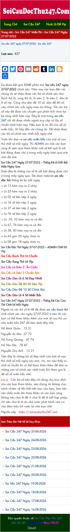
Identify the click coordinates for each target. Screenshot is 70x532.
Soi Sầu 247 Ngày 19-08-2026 (25, 483)
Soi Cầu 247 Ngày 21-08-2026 (25, 466)
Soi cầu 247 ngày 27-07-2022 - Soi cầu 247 (26, 43)
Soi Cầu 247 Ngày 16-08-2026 (25, 509)
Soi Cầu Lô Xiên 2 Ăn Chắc (19, 267)
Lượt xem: (7, 53)
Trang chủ (7, 32)
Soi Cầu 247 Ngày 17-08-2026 (25, 500)
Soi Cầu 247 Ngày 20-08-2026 (25, 474)
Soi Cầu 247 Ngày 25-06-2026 (25, 431)
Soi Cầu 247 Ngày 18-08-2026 (25, 492)
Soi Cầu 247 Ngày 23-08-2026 (25, 448)
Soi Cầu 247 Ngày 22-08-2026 (25, 457)
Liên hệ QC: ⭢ (35, 522)
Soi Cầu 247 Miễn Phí (28, 32)
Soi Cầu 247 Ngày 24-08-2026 (25, 440)
